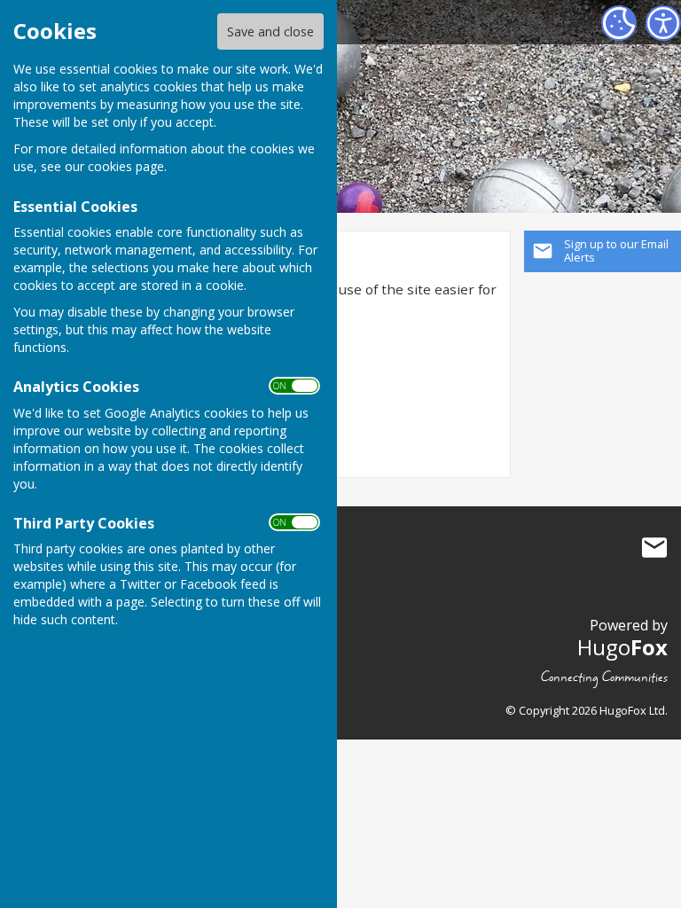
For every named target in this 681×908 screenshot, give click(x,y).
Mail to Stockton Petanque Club (654, 548)
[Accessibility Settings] (663, 23)
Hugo (622, 646)
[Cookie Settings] (619, 23)
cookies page (126, 166)
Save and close (270, 31)
